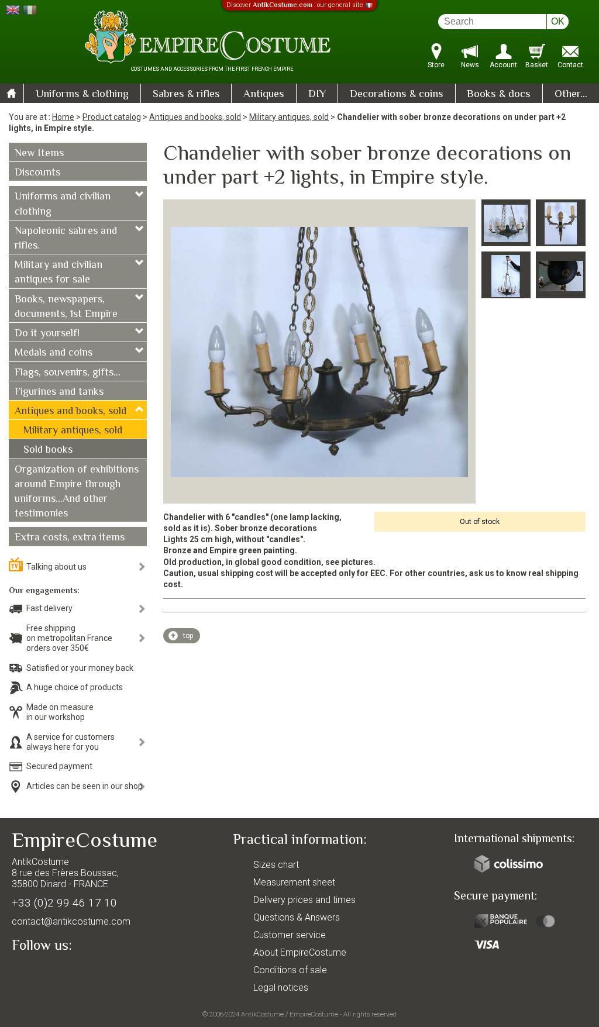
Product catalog (111, 117)
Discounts (37, 173)
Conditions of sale (290, 970)
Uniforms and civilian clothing (63, 204)
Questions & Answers (296, 917)
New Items (39, 154)
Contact (570, 65)
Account (503, 65)
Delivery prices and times (304, 899)
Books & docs (499, 94)
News (470, 65)
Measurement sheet (294, 882)
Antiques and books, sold (195, 117)
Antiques (263, 94)
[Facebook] (41, 972)
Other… (571, 94)
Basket (536, 65)
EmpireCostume (314, 1014)
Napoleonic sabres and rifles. (66, 238)
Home (63, 117)
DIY (317, 94)
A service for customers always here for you (70, 742)
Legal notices (280, 987)
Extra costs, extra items (70, 538)
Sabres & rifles (186, 94)
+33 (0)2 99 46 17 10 (64, 902)
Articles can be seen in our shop (84, 786)
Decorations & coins (396, 94)
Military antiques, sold (289, 117)
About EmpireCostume (299, 952)
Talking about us (56, 566)
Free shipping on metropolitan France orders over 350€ (69, 638)
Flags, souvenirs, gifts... (68, 373)
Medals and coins (53, 353)
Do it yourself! (47, 334)
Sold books (48, 450)
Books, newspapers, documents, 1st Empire (66, 307)
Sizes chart (276, 864)
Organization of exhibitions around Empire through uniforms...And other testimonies (77, 492)
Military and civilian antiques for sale (58, 272)
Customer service (289, 934)
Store (436, 65)
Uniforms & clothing (82, 94)
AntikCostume (262, 1014)
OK (557, 21)
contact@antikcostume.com (71, 921)
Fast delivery (49, 608)
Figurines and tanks (59, 392)
